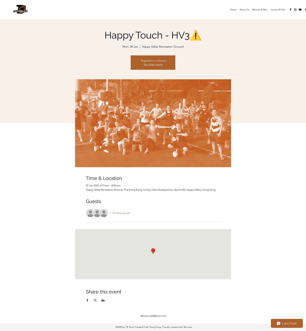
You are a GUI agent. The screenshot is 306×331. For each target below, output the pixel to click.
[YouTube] (300, 9)
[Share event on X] (95, 300)
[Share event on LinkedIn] (103, 300)
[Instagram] (295, 9)
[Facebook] (290, 9)
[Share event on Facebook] (87, 300)
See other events (153, 64)
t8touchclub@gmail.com (153, 315)
